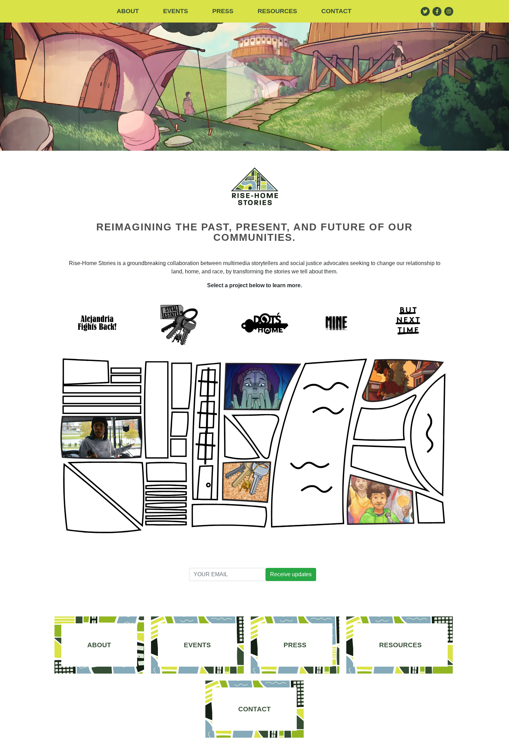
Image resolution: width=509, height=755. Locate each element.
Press (222, 11)
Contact (336, 11)
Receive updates (291, 574)
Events (175, 11)
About (128, 11)
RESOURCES (277, 11)
